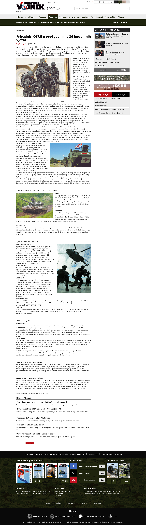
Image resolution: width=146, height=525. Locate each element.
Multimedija (110, 17)
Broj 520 (43, 22)
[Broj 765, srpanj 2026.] (51, 470)
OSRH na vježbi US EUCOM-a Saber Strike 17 (35, 434)
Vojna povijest (82, 17)
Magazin (121, 17)
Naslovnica (21, 17)
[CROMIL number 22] (124, 470)
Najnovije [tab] (120, 94)
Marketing (59, 503)
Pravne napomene (118, 522)
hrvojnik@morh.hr (64, 491)
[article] (112, 36)
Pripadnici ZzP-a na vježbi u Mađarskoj (33, 418)
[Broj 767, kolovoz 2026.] (24, 473)
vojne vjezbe (29, 443)
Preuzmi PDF (120, 70)
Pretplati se (83, 503)
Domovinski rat (96, 17)
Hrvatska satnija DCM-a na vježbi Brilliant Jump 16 (38, 409)
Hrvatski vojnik (21, 22)
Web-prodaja (97, 503)
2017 (37, 22)
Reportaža (53, 17)
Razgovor (43, 17)
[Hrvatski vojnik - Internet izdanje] (39, 6)
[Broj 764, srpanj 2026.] (63, 470)
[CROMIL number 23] (112, 470)
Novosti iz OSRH (42, 454)
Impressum (71, 503)
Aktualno (32, 17)
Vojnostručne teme (67, 17)
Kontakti (47, 503)
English (89, 2)
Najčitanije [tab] (102, 94)
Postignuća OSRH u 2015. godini (30, 425)
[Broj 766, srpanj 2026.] (38, 470)
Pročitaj (102, 70)
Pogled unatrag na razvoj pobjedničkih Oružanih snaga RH (42, 402)
